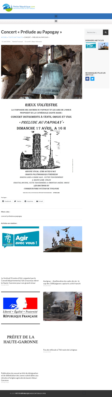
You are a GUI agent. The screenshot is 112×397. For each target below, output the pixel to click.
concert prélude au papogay (11, 216)
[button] (56, 16)
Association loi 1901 (30, 393)
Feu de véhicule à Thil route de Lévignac (60, 350)
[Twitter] (92, 79)
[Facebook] (87, 79)
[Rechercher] (105, 32)
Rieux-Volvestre (37, 41)
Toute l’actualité (15, 37)
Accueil (4, 37)
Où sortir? (28, 41)
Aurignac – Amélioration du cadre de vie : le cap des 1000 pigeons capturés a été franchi (61, 282)
